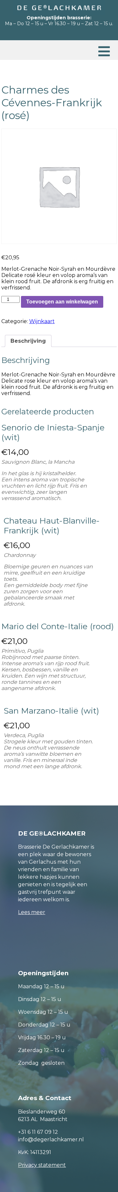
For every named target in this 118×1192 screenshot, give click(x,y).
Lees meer (31, 912)
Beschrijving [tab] (28, 341)
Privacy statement (42, 1165)
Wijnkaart (42, 321)
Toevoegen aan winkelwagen (62, 301)
